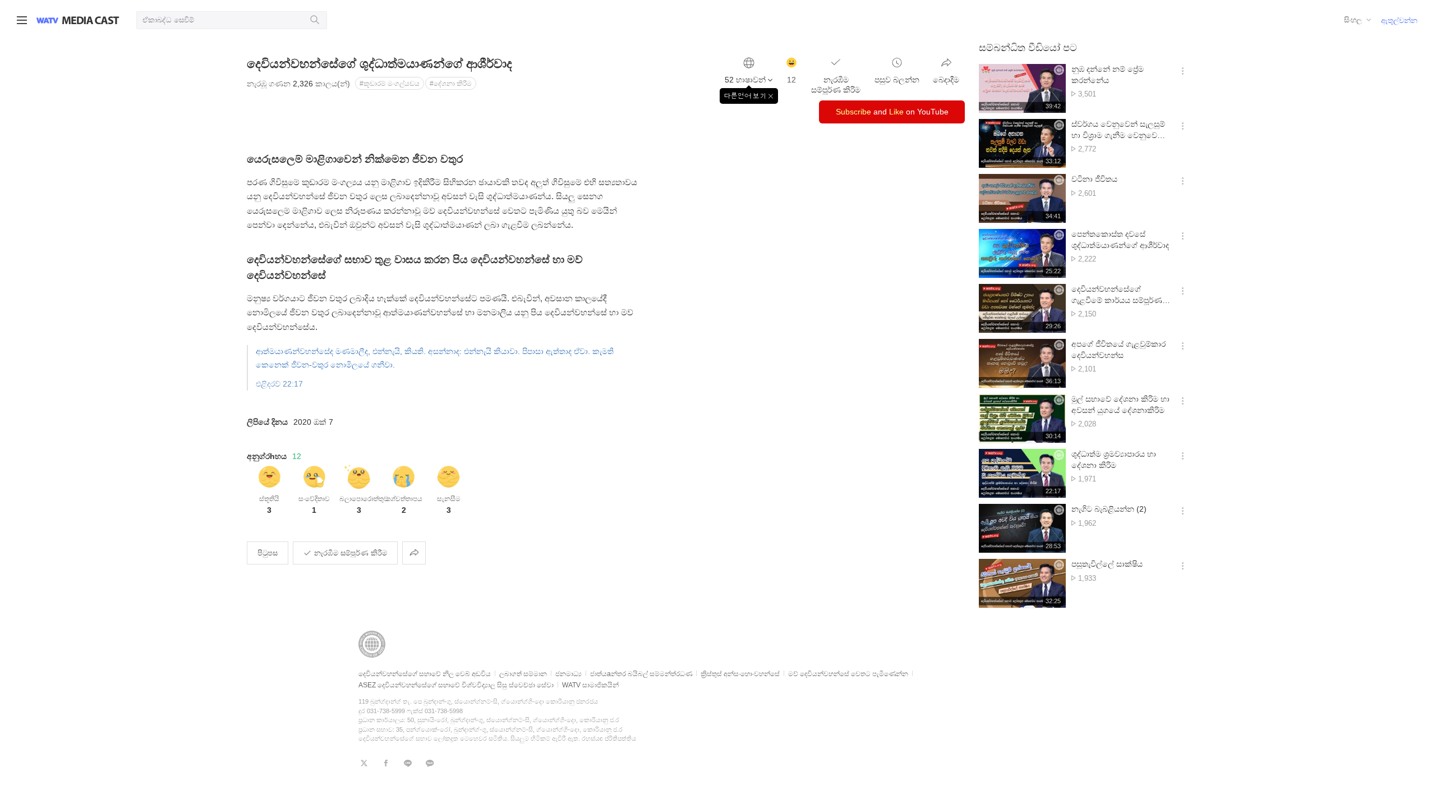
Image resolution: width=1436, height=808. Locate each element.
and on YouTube (892, 111)
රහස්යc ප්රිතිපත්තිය (609, 738)
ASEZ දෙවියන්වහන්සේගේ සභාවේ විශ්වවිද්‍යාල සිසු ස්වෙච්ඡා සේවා (456, 685)
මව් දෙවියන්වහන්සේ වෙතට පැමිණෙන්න (848, 674)
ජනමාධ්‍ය (568, 674)
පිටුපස (267, 553)
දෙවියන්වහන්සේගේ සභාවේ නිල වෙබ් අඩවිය (424, 674)
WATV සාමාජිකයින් (590, 685)
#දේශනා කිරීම (451, 84)
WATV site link (47, 20)
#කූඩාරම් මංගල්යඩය (390, 84)
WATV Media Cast (90, 20)
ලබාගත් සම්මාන (523, 674)
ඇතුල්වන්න (1399, 20)
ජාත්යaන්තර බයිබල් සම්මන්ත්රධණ (641, 674)
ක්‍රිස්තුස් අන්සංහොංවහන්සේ (740, 674)
